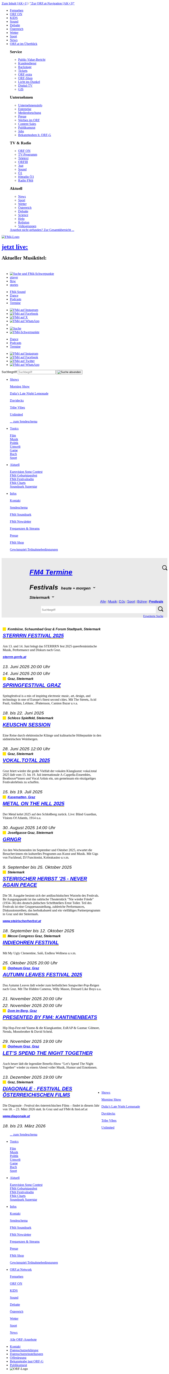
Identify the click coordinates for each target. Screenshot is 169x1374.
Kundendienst (27, 63)
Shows (14, 379)
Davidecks (17, 400)
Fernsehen (16, 10)
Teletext (23, 158)
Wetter (14, 32)
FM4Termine (50, 572)
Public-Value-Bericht (31, 59)
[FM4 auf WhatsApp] (24, 321)
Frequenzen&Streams (25, 528)
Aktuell (15, 464)
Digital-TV (25, 85)
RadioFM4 (25, 180)
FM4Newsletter (20, 521)
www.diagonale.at (16, 1116)
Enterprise (24, 109)
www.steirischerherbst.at (22, 921)
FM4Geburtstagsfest (23, 475)
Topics (14, 428)
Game (14, 450)
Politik (14, 443)
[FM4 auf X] (19, 317)
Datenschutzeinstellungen (26, 1354)
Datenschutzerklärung (24, 1350)
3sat (20, 165)
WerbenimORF (29, 120)
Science (23, 215)
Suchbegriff (9, 372)
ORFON (16, 14)
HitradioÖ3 (26, 176)
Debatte (15, 25)
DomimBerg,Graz (22, 1011)
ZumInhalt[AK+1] (14, 3)
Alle (103, 601)
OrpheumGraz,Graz (23, 968)
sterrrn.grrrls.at (14, 657)
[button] (32, 273)
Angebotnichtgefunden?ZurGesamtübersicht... (42, 230)
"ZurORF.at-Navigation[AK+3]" (52, 3)
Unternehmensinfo (30, 105)
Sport (13, 36)
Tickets (22, 70)
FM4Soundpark (20, 514)
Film (13, 435)
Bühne (142, 601)
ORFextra (25, 74)
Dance (14, 295)
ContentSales (27, 124)
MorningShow (20, 386)
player (14, 277)
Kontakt (15, 500)
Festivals (156, 601)
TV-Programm (27, 154)
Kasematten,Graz (21, 797)
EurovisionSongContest (26, 471)
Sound (14, 21)
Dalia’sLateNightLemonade (29, 393)
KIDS (14, 18)
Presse (22, 116)
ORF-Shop (25, 78)
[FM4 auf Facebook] (24, 313)
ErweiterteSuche (153, 616)
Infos (13, 493)
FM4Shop (17, 542)
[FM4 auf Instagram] (24, 310)
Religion (23, 222)
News (14, 40)
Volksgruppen (27, 226)
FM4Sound (18, 292)
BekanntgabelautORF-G (26, 1361)
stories (14, 285)
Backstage (25, 67)
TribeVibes (17, 407)
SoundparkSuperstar (23, 486)
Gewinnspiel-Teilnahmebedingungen (34, 549)
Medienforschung (29, 112)
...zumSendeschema (23, 421)
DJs (122, 601)
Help (21, 218)
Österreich (16, 29)
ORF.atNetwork (21, 1269)
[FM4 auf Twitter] (22, 361)
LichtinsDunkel (29, 82)
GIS (20, 89)
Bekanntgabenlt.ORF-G (34, 135)
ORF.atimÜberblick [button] (23, 43)
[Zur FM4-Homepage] (10, 237)
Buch (13, 454)
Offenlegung (18, 1357)
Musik (14, 439)
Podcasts (15, 299)
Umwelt (15, 446)
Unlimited (16, 414)
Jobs (21, 131)
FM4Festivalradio (22, 479)
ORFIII (23, 162)
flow (13, 281)
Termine (15, 303)
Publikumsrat (26, 127)
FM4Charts (18, 483)
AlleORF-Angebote (23, 1339)
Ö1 (20, 173)
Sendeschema (19, 507)
